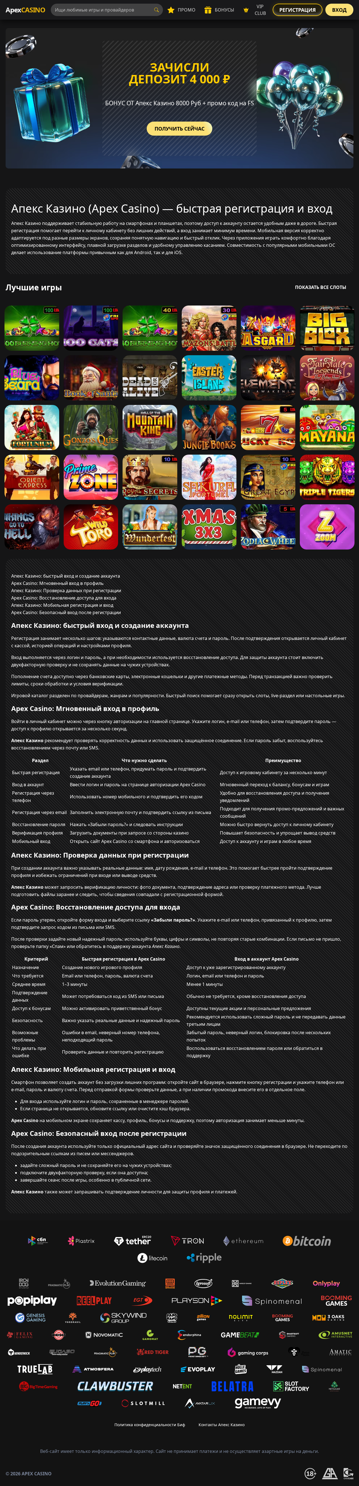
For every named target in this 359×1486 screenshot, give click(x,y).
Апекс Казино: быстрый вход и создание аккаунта (65, 576)
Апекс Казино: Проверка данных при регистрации (66, 590)
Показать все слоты (320, 287)
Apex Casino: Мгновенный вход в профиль (57, 583)
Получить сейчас (179, 128)
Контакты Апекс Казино (222, 1424)
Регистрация (297, 9)
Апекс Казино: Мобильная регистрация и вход (62, 605)
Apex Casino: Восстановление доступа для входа (63, 598)
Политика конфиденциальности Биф (149, 1424)
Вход (339, 9)
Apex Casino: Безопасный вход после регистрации (66, 612)
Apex (25, 9)
